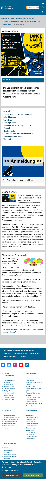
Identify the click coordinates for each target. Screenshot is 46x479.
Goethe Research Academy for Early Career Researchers (34, 403)
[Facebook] (3, 365)
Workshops (7, 120)
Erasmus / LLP (30, 386)
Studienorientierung (32, 417)
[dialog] (23, 469)
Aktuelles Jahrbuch (9, 389)
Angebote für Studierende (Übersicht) (18, 114)
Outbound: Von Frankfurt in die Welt (34, 383)
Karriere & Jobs (8, 395)
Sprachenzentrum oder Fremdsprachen (33, 398)
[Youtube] (21, 365)
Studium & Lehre (31, 410)
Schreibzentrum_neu (33, 21)
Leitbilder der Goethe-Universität (10, 457)
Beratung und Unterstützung (30, 431)
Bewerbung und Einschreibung (30, 420)
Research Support (9, 415)
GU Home (4, 18)
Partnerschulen (30, 439)
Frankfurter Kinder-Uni (10, 397)
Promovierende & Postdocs (9, 427)
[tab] (23, 80)
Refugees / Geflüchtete (33, 393)
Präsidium (7, 448)
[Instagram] (15, 365)
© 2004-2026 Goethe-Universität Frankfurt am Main (19, 350)
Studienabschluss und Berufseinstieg (32, 427)
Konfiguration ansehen (11, 470)
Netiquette (23, 356)
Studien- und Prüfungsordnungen (32, 435)
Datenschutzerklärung (20, 353)
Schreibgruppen (9, 123)
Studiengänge (30, 415)
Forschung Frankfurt (10, 393)
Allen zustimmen (33, 475)
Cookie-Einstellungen (10, 356)
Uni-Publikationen (9, 386)
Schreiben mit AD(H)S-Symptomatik (17, 125)
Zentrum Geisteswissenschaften (13, 21)
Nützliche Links (9, 131)
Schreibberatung (9, 117)
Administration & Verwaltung (8, 451)
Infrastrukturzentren (10, 424)
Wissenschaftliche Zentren (12, 417)
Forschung (7, 410)
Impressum (7, 353)
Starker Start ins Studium (18, 18)
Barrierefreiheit (34, 353)
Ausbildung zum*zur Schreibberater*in (18, 134)
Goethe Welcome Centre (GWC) (33, 390)
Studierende (7, 24)
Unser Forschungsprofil (11, 419)
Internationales (31, 373)
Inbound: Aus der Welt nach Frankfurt (32, 379)
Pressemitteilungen (9, 380)
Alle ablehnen (12, 475)
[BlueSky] (9, 365)
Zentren (31, 18)
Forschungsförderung (10, 421)
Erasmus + (29, 395)
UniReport (7, 391)
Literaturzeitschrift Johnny (13, 136)
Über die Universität (10, 443)
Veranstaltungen (9, 139)
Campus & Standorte (10, 454)
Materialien (7, 128)
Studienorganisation (32, 424)
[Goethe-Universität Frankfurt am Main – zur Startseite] (10, 7)
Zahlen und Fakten (9, 399)
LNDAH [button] (7, 80)
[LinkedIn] (27, 365)
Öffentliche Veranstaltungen (8, 383)
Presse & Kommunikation (9, 374)
